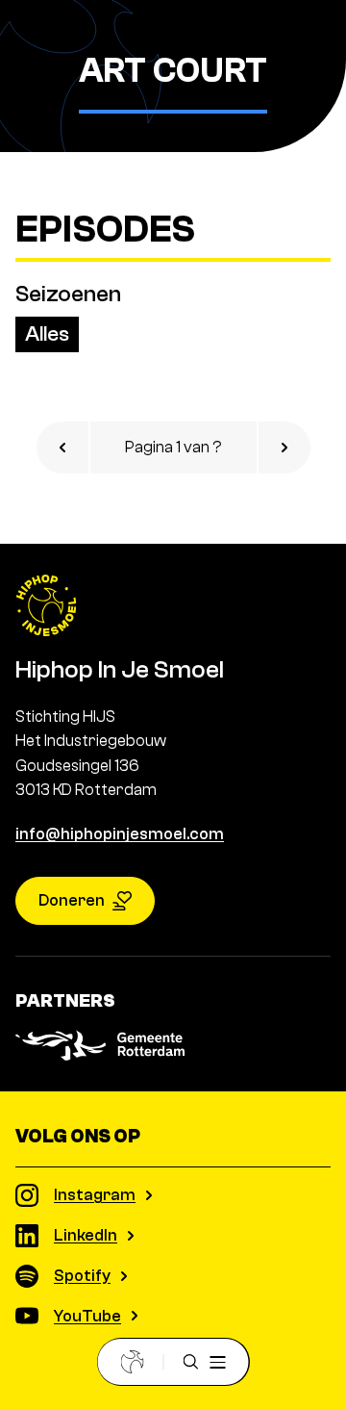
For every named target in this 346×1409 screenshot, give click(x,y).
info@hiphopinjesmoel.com (119, 834)
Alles (47, 333)
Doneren (71, 900)
